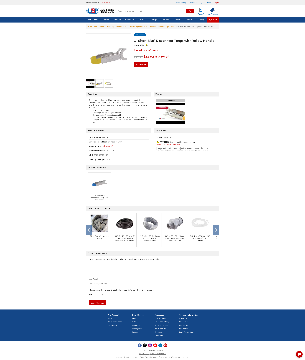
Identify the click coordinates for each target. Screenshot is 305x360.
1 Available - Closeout (147, 50)
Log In (216, 2)
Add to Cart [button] (141, 64)
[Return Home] (100, 11)
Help (134, 322)
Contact (135, 318)
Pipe (95, 27)
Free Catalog (162, 322)
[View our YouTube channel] (155, 345)
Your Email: (93, 279)
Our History (183, 325)
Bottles (106, 20)
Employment (137, 329)
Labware (165, 20)
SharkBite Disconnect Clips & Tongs (162, 27)
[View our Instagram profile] (150, 345)
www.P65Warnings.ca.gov (168, 144)
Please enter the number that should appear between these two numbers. (121, 290)
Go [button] (190, 11)
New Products (160, 329)
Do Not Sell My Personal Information (152, 354)
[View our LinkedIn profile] (160, 345)
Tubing (201, 20)
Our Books (183, 329)
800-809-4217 (106, 2)
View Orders (115, 322)
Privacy (144, 350)
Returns (135, 332)
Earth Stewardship (186, 332)
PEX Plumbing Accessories (137, 27)
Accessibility (158, 350)
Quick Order (206, 2)
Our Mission (183, 322)
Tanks (189, 20)
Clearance (193, 2)
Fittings (153, 20)
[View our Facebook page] (139, 345)
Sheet (177, 20)
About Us (183, 318)
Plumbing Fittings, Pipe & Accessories (112, 27)
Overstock (159, 335)
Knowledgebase (161, 325)
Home (90, 27)
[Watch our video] (90, 83)
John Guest (108, 146)
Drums (141, 20)
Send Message (97, 303)
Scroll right (216, 230)
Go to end (89, 230)
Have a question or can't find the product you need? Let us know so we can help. (124, 259)
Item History (112, 325)
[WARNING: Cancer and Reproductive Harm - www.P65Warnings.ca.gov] (146, 45)
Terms (151, 350)
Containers (129, 20)
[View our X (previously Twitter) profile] (144, 345)
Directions (136, 325)
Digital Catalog (161, 318)
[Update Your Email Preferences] (165, 345)
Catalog (180, 2)
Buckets (117, 20)
